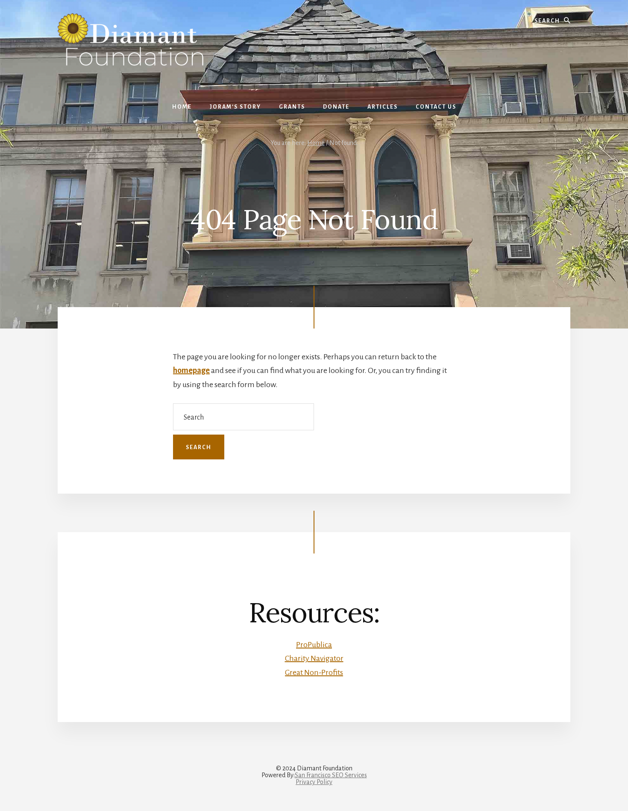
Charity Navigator (314, 658)
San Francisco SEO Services (331, 775)
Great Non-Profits (314, 672)
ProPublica (314, 644)
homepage (191, 370)
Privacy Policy (314, 781)
